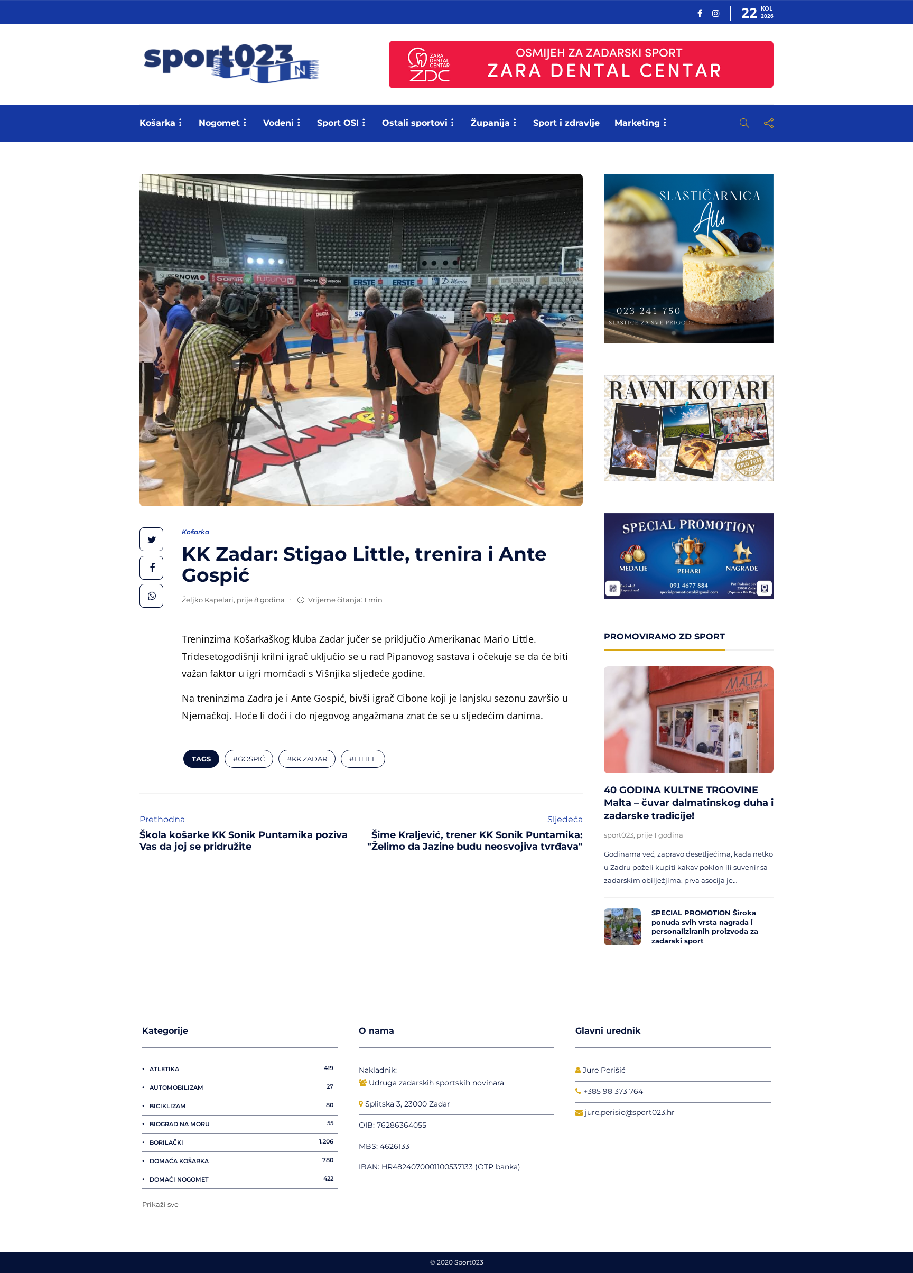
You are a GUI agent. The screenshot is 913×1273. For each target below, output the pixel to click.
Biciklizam (241, 1105)
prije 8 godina (261, 600)
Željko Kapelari (208, 600)
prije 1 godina (660, 835)
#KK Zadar (307, 759)
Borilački (241, 1142)
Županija (490, 123)
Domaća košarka (241, 1160)
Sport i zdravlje (566, 123)
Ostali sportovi (415, 123)
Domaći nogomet (241, 1179)
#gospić (249, 759)
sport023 (618, 835)
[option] (689, 808)
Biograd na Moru (241, 1123)
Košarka (157, 123)
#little (363, 759)
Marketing (637, 123)
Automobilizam (241, 1087)
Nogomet (219, 123)
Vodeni (278, 123)
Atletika (241, 1068)
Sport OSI (338, 123)
